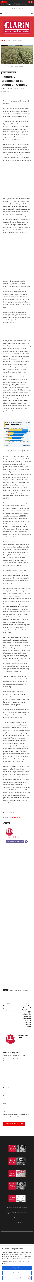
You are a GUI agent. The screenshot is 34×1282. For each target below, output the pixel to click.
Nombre (6, 1091)
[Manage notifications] (29, 1277)
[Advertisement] (17, 184)
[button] (29, 2)
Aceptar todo (17, 1268)
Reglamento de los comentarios (17, 1216)
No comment (6, 95)
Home (3, 44)
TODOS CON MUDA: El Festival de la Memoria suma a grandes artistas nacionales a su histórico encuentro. (16, 5)
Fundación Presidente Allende (17, 1211)
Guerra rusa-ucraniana (15, 994)
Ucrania (25, 994)
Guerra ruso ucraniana (15, 44)
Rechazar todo (17, 1278)
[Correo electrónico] (26, 845)
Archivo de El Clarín (17, 1226)
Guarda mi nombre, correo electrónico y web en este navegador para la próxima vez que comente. (16, 1119)
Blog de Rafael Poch (14, 821)
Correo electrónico (8, 1099)
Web (4, 1107)
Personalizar (17, 1273)
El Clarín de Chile (8, 92)
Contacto (17, 1221)
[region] (17, 1264)
